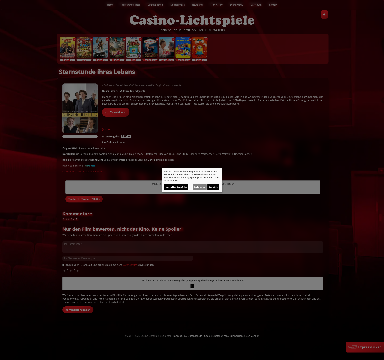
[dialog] (192, 180)
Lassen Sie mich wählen (176, 187)
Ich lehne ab (199, 187)
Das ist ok (213, 187)
